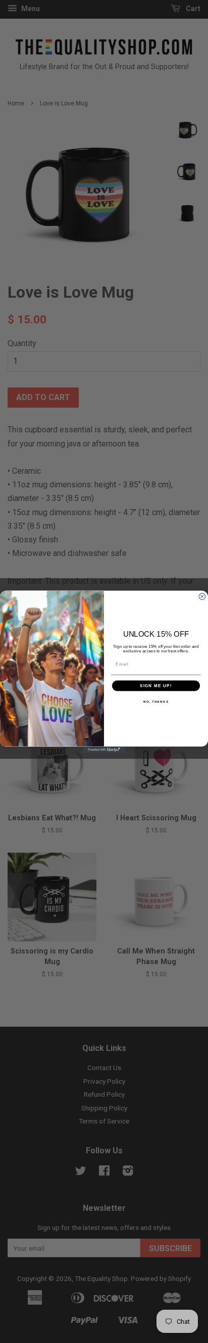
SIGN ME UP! (156, 685)
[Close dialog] (202, 596)
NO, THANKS (156, 701)
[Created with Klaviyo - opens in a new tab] (104, 749)
